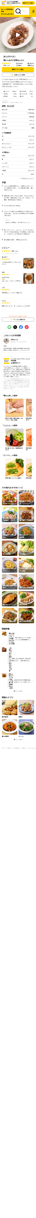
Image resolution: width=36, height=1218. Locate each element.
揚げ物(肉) (16, 748)
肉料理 (9, 748)
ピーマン (4, 116)
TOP (3, 748)
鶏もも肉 (4, 109)
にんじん (4, 113)
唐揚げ (24, 748)
